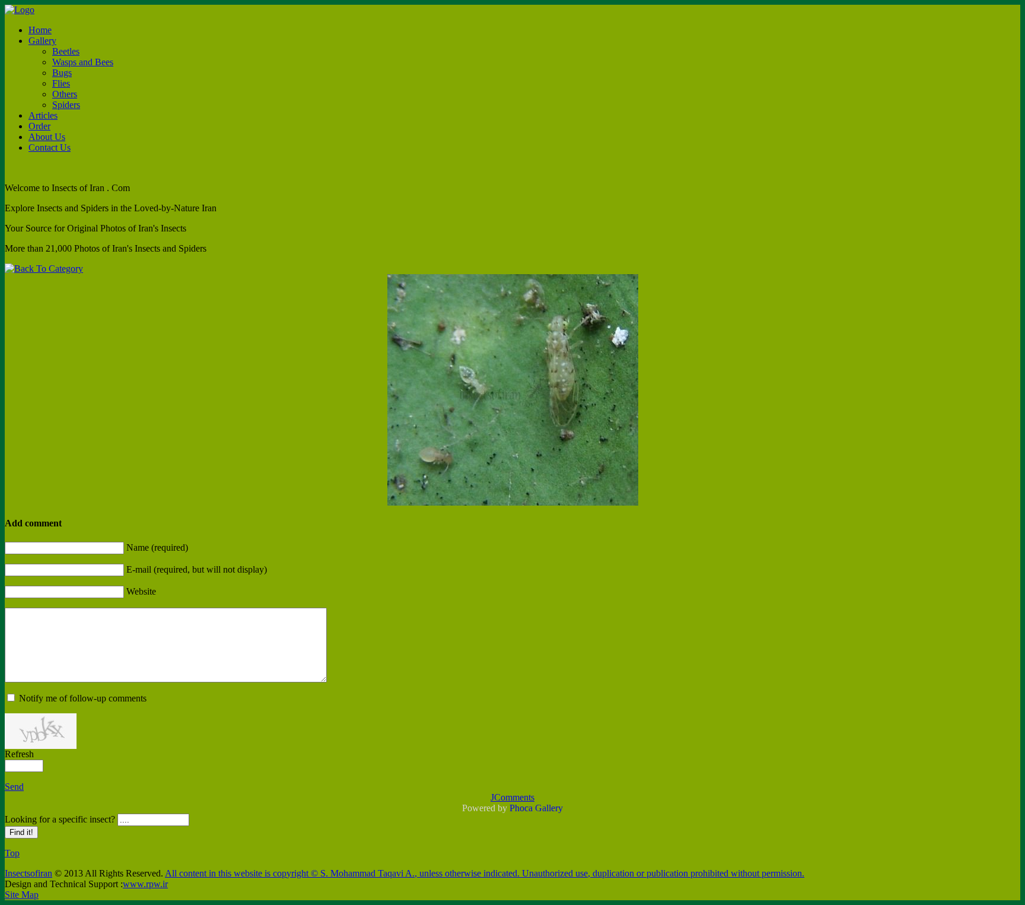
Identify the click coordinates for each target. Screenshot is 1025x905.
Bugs (62, 73)
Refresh (19, 754)
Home (40, 30)
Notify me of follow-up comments (83, 698)
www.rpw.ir (145, 884)
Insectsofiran (28, 873)
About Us (46, 137)
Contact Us (49, 147)
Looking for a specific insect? (61, 819)
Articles (43, 115)
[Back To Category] (44, 268)
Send (14, 787)
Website (141, 591)
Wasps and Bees (82, 62)
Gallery (42, 41)
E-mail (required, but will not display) (196, 569)
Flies (61, 83)
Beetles (65, 51)
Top (12, 853)
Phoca (521, 808)
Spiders (66, 105)
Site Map (22, 895)
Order (39, 126)
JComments (512, 797)
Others (64, 94)
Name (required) (157, 547)
